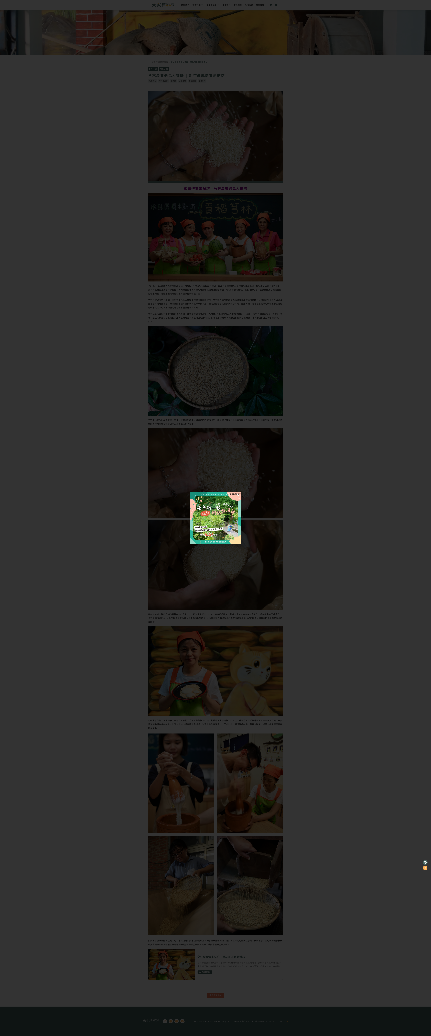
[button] (238, 495)
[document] (215, 518)
